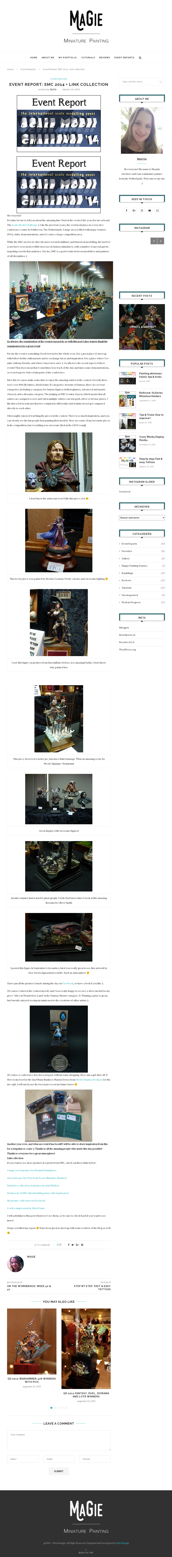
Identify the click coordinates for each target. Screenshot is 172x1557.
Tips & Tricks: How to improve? (151, 416)
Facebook (67, 983)
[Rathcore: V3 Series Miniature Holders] (127, 392)
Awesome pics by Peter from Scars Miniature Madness (37, 1177)
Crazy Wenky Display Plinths (151, 438)
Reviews (104, 57)
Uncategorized (143, 595)
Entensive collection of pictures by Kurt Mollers (33, 1185)
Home (33, 57)
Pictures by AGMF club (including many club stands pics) (38, 1193)
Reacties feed (126, 642)
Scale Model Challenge (24, 224)
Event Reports (124, 57)
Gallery (143, 558)
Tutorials (88, 57)
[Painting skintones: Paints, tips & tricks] (127, 373)
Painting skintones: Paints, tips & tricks (150, 375)
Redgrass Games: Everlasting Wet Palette (142, 327)
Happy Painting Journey (143, 565)
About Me (48, 57)
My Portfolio (68, 57)
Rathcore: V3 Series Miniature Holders (151, 394)
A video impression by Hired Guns (26, 1208)
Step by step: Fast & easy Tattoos (150, 461)
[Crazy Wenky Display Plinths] (127, 436)
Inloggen (124, 627)
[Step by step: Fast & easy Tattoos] (127, 458)
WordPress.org (127, 649)
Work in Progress (143, 602)
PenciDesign (122, 1543)
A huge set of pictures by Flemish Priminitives (31, 1170)
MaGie (53, 89)
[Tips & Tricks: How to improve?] (127, 414)
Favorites (143, 551)
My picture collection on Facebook (26, 1200)
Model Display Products (89, 1079)
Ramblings (143, 573)
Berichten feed (127, 634)
